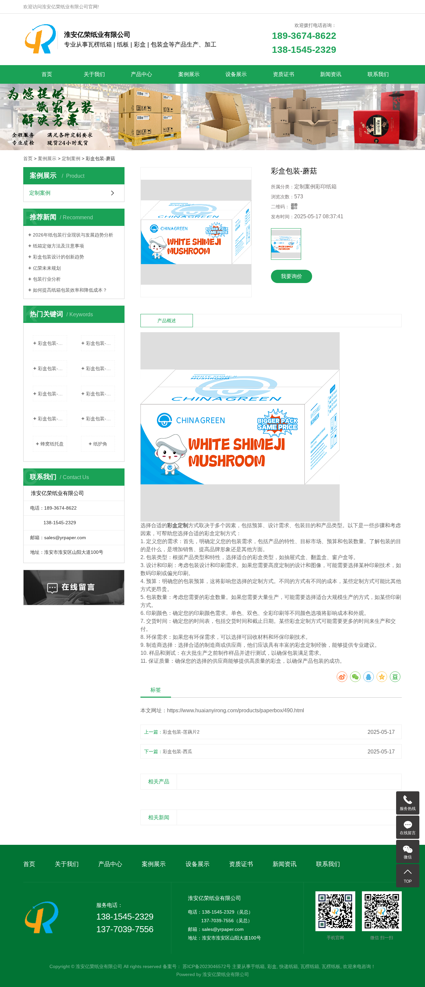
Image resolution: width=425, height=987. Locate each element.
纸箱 (260, 966)
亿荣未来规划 (47, 268)
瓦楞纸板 (331, 966)
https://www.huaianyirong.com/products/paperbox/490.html (235, 710)
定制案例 (71, 158)
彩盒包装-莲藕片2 (100, 368)
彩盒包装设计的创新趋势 (58, 256)
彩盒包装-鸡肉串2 (52, 418)
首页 (47, 74)
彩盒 (272, 966)
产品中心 (141, 74)
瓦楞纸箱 (309, 966)
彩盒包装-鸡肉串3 (100, 393)
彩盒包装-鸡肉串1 (100, 418)
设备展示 (236, 74)
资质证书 (283, 74)
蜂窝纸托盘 (52, 443)
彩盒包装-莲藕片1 (52, 393)
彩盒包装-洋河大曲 (52, 343)
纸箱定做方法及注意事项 (58, 245)
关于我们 (94, 74)
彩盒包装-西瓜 (100, 343)
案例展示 (189, 74)
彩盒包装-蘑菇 (52, 368)
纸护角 (100, 443)
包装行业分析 (47, 279)
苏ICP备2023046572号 (207, 966)
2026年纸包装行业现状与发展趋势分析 (73, 235)
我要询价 (291, 276)
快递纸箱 (288, 966)
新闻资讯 (330, 74)
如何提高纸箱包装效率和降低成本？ (70, 290)
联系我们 (378, 74)
